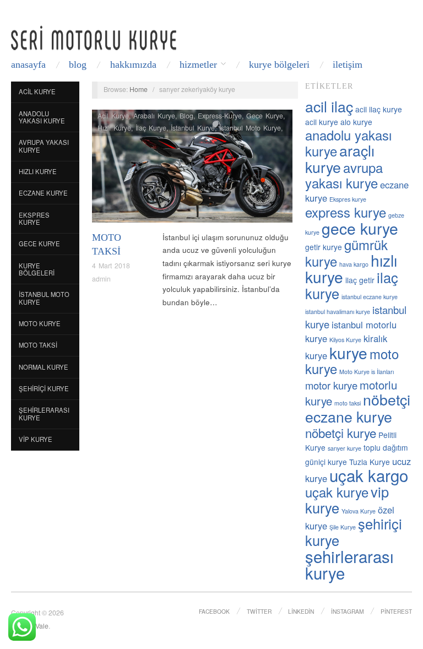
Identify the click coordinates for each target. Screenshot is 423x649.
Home (138, 89)
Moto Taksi (38, 344)
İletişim (347, 64)
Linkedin (301, 611)
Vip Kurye (35, 439)
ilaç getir (360, 279)
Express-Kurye (220, 116)
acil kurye (321, 121)
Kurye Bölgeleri (279, 64)
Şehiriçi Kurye (44, 388)
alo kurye (356, 121)
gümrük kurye (346, 253)
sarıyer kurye (344, 448)
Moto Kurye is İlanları (366, 371)
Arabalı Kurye (154, 116)
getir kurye (323, 246)
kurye (348, 353)
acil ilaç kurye (378, 109)
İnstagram (347, 611)
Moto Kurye (40, 323)
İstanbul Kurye (193, 128)
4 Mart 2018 (111, 266)
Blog (77, 64)
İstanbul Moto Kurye (44, 298)
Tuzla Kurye (369, 461)
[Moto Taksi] (192, 169)
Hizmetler (198, 64)
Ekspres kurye (347, 199)
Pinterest (396, 611)
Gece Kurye (39, 243)
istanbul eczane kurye (369, 297)
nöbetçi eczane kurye (357, 407)
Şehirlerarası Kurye (44, 413)
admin (101, 279)
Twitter (259, 611)
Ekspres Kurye (34, 218)
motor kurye (331, 385)
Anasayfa (28, 64)
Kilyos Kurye (345, 340)
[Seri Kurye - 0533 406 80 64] (93, 37)
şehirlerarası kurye (349, 564)
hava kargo (353, 264)
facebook (214, 611)
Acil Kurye (37, 91)
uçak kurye (336, 492)
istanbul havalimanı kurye (337, 311)
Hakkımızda (133, 64)
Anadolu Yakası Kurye (42, 117)
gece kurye (360, 228)
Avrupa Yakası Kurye (44, 146)
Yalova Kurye (358, 511)
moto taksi (347, 403)
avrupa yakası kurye (344, 175)
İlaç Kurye (150, 128)
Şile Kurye (342, 527)
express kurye (345, 212)
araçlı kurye (340, 158)
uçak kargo (368, 474)
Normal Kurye (43, 367)
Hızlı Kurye (38, 171)
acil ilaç (329, 106)
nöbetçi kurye (340, 432)
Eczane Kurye (43, 192)
